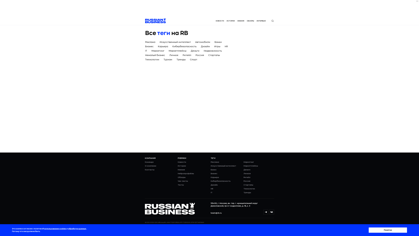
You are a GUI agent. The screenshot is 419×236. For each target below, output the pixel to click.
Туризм (168, 59)
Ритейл (187, 55)
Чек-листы (183, 181)
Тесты (181, 185)
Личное (173, 55)
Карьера (163, 46)
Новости (220, 21)
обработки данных (77, 229)
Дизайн (205, 46)
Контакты (149, 170)
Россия (200, 55)
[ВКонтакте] (271, 212)
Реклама (150, 42)
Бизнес (149, 46)
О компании (150, 166)
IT (146, 51)
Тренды (181, 59)
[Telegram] (265, 212)
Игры (217, 46)
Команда (149, 162)
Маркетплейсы (177, 51)
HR (226, 46)
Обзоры (250, 21)
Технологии (152, 59)
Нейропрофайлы (186, 173)
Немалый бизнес (155, 55)
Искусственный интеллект (175, 42)
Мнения (240, 21)
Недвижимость (213, 51)
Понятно (388, 230)
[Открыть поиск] (272, 21)
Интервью (261, 21)
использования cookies (55, 229)
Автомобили (202, 42)
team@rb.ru (216, 213)
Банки (218, 42)
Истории (231, 21)
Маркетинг (157, 51)
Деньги (195, 51)
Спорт (193, 59)
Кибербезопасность (184, 46)
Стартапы (214, 55)
